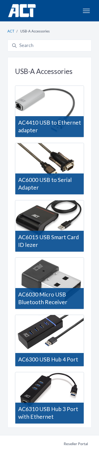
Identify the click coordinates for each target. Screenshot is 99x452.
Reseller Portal (76, 443)
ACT (11, 31)
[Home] (21, 11)
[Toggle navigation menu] (86, 11)
